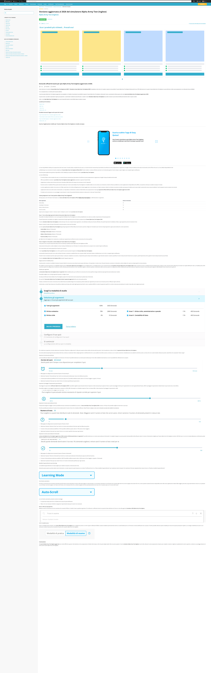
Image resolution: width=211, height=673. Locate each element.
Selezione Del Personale (57, 6)
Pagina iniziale (41, 6)
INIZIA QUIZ (42, 19)
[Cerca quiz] (19, 13)
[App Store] (15, 1)
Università (40, 4)
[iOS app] (118, 163)
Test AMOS (8, 33)
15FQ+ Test (8, 23)
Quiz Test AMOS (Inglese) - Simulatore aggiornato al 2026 (50, 118)
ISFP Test (7, 26)
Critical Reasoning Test (10, 35)
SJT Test (7, 30)
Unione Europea (69, 4)
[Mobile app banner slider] (115, 158)
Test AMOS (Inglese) (9, 45)
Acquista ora (50, 19)
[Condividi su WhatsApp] (44, 23)
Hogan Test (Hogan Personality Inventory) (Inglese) (15, 53)
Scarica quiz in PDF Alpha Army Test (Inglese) (198, 23)
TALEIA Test (8, 57)
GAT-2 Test (8, 28)
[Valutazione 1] (39, 8)
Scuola (45, 4)
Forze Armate (33, 4)
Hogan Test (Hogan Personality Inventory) (13, 52)
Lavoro (26, 4)
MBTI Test (7, 21)
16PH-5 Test (8, 25)
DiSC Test (7, 50)
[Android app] (127, 163)
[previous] (88, 141)
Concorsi (11, 4)
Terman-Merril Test (9, 32)
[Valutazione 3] (41, 8)
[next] (156, 141)
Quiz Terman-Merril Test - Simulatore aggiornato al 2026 (50, 114)
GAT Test (7, 46)
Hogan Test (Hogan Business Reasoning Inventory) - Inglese (16, 55)
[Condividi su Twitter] (41, 23)
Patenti (15, 4)
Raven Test (8, 43)
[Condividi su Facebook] (39, 23)
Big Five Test (8, 19)
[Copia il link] (46, 23)
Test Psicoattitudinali (59, 4)
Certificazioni (51, 4)
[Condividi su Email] (42, 23)
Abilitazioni (21, 4)
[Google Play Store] (21, 1)
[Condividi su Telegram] (47, 23)
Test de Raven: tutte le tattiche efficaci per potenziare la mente (51, 116)
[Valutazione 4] (42, 8)
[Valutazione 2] (40, 8)
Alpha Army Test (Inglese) (84, 197)
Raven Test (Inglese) (9, 48)
